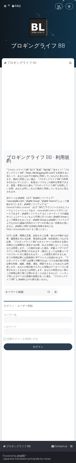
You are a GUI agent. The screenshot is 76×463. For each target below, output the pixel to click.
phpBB (21, 455)
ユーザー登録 (25, 305)
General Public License (18, 207)
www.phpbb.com (45, 210)
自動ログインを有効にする (22, 338)
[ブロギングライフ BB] (38, 27)
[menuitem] (16, 6)
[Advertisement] (38, 111)
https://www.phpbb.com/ (18, 229)
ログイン (9, 305)
